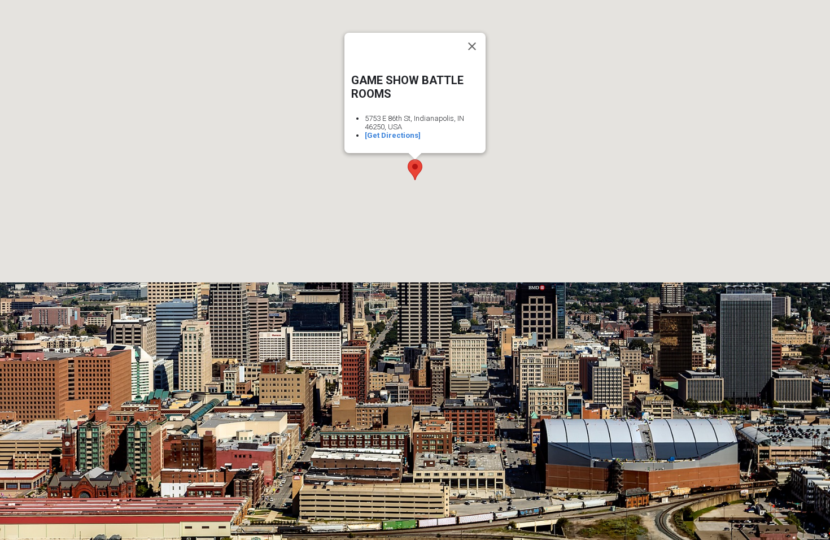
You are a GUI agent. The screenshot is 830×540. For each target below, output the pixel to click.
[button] (415, 169)
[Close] (472, 46)
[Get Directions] (393, 135)
